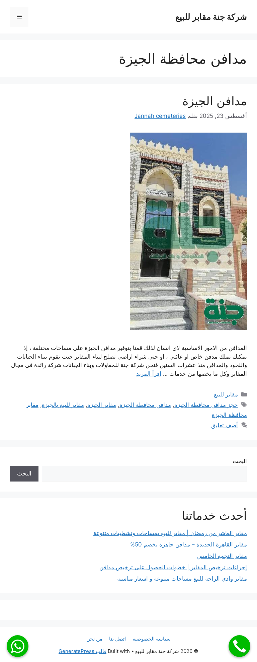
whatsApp (17, 646)
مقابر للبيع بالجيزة (63, 404)
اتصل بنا (117, 639)
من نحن (94, 639)
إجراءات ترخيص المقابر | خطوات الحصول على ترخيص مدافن (173, 567)
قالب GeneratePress (82, 651)
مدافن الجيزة (214, 101)
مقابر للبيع (226, 394)
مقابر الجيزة (101, 404)
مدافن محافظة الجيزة (145, 404)
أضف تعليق (224, 425)
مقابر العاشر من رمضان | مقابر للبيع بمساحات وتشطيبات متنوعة (170, 533)
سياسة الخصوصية (152, 639)
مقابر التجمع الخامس (222, 556)
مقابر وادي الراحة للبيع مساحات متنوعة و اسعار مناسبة (182, 578)
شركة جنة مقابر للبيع (211, 17)
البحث (240, 461)
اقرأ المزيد (148, 373)
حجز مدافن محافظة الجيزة (206, 404)
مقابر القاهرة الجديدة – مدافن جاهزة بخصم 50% (188, 544)
